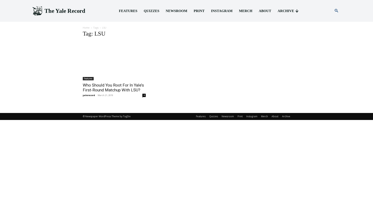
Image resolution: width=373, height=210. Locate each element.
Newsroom (228, 116)
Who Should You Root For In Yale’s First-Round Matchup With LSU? (113, 87)
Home (86, 27)
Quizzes (213, 116)
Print (240, 116)
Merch (264, 116)
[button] (336, 11)
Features (88, 78)
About (275, 116)
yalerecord (89, 95)
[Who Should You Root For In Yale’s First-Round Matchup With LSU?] (114, 60)
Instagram (251, 116)
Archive (286, 116)
